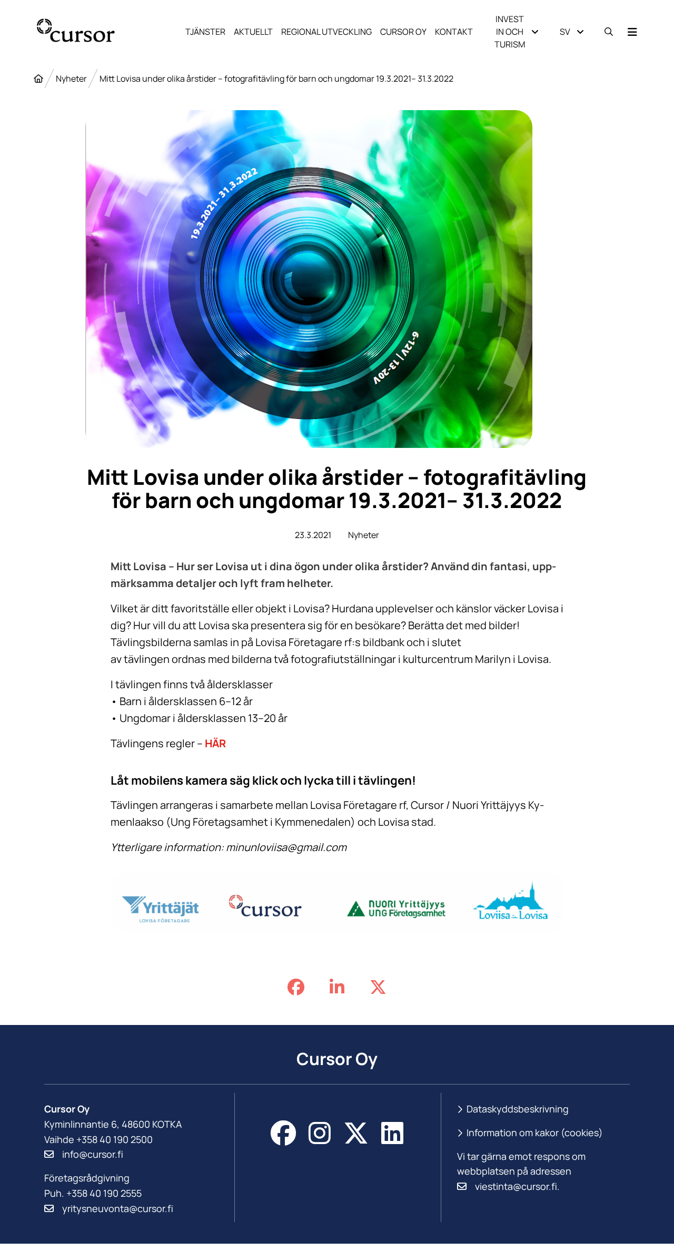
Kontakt (454, 31)
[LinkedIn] (392, 1133)
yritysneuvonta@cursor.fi (117, 1208)
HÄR (215, 743)
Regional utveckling (326, 31)
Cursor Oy (403, 31)
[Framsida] (38, 78)
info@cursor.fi (92, 1154)
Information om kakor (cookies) (535, 1132)
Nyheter (71, 78)
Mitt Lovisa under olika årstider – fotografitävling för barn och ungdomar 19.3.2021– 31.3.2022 (276, 78)
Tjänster (205, 31)
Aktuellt (253, 31)
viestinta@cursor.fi (516, 1186)
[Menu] (632, 31)
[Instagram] (320, 1133)
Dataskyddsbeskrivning (518, 1108)
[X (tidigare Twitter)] (356, 1133)
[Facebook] (283, 1133)
